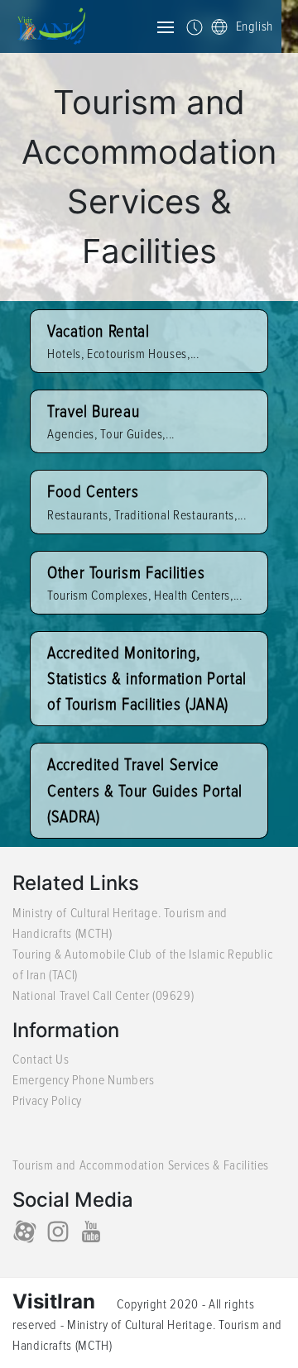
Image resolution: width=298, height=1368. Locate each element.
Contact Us (40, 1059)
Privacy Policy (47, 1101)
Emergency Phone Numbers (83, 1080)
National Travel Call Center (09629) (103, 996)
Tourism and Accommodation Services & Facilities (140, 1165)
